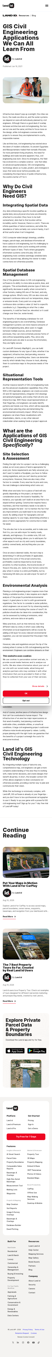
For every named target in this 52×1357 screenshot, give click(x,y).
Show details (38, 686)
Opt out (26, 700)
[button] (46, 5)
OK (26, 693)
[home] (8, 5)
